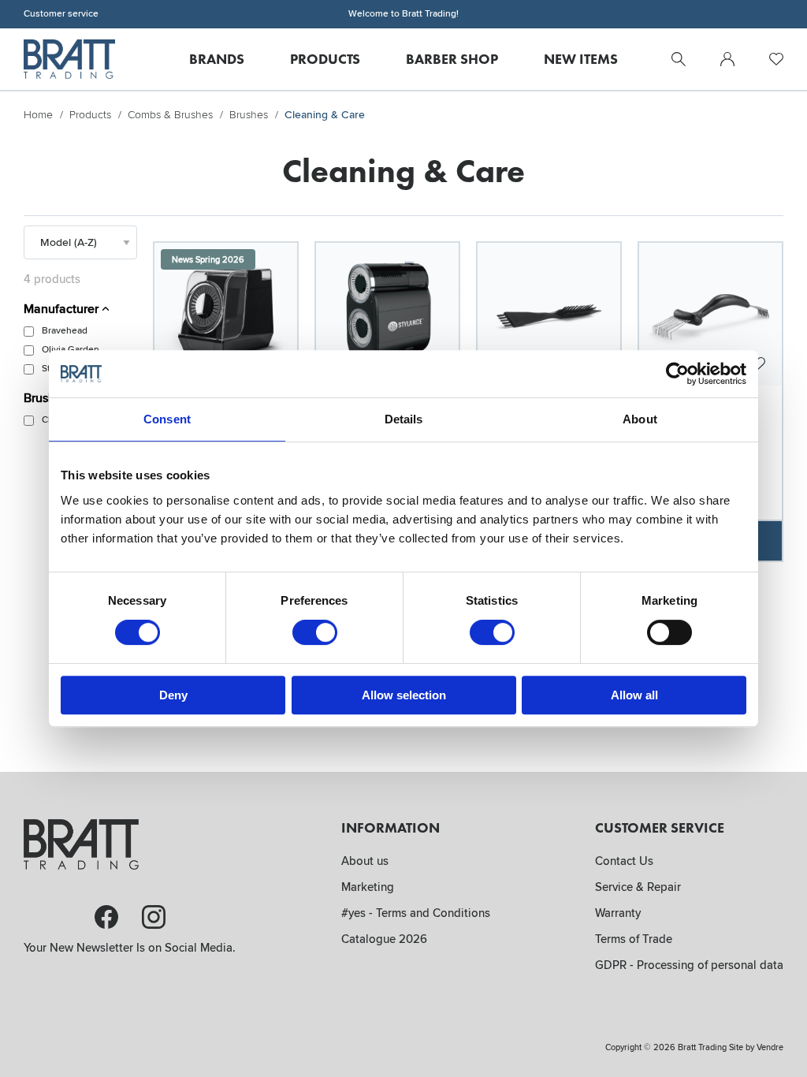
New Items (581, 59)
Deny (173, 695)
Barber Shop (452, 59)
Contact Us (624, 861)
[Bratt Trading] (69, 59)
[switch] (314, 632)
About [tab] (640, 419)
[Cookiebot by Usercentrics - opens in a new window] (677, 374)
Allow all (634, 695)
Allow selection (404, 695)
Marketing (367, 887)
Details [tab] (404, 419)
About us (365, 861)
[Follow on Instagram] (153, 917)
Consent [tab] (167, 419)
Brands (216, 59)
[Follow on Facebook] (106, 917)
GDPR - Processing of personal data (689, 965)
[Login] (727, 59)
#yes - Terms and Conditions (415, 913)
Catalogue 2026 (384, 939)
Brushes (248, 114)
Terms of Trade (633, 939)
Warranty (618, 913)
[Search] (678, 59)
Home (38, 114)
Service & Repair (638, 887)
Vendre (770, 1047)
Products (90, 114)
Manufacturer (63, 309)
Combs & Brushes (170, 114)
